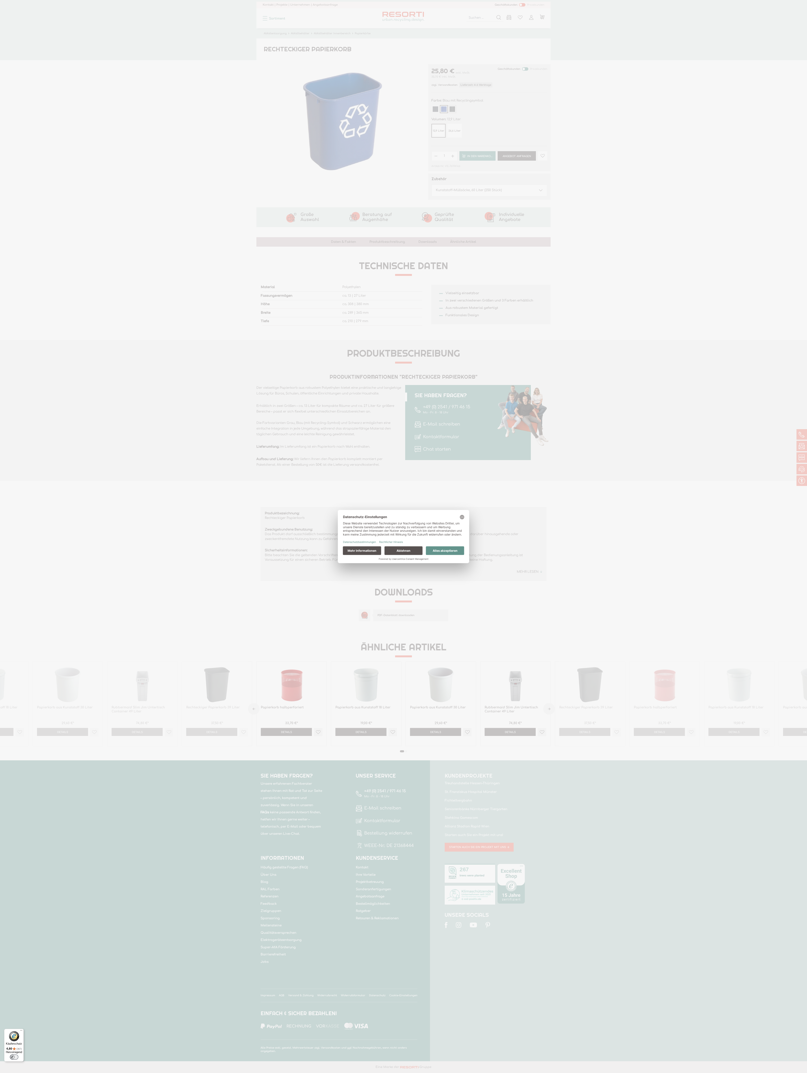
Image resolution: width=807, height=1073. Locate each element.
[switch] (14, 1057)
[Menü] (21, 1031)
